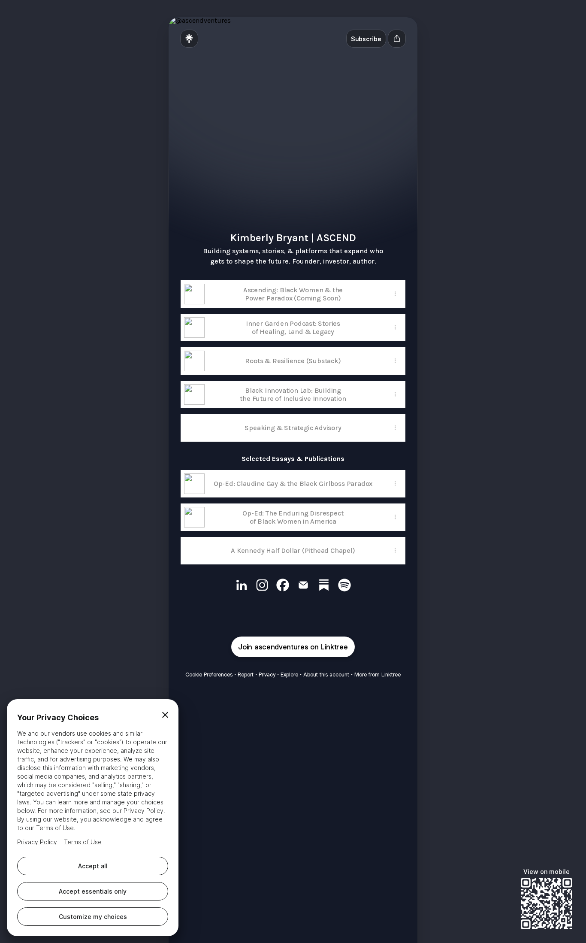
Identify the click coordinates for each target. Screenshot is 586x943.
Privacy (267, 674)
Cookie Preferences (209, 674)
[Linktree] (189, 38)
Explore (289, 674)
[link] (241, 585)
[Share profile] (396, 38)
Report (246, 674)
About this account (326, 674)
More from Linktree (377, 674)
